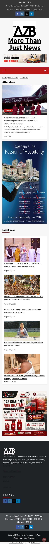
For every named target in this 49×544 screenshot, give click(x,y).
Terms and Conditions (12, 471)
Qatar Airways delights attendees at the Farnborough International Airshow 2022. (21, 119)
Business (41, 6)
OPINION (26, 9)
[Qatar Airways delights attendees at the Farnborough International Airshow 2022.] (24, 100)
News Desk (9, 124)
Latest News (15, 6)
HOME (7, 6)
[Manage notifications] (44, 540)
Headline (8, 110)
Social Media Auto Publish (16, 543)
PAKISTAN (25, 6)
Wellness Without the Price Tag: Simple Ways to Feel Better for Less (23, 343)
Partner (6, 481)
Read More (7, 136)
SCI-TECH (18, 9)
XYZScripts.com (35, 543)
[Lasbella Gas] (24, 413)
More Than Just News (24, 44)
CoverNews (18, 538)
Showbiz (34, 9)
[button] (7, 70)
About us (7, 487)
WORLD (33, 6)
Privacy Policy (9, 476)
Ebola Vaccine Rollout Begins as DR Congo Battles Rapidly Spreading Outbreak (24, 377)
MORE (41, 9)
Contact (6, 466)
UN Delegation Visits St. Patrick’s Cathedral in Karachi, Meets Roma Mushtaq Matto (22, 264)
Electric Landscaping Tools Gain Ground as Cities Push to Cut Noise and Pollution (23, 298)
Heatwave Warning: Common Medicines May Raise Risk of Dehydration (22, 310)
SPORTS (10, 9)
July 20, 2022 (19, 124)
